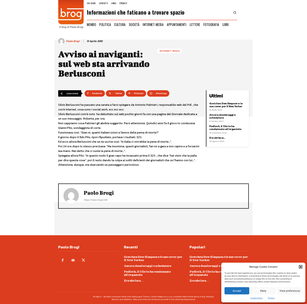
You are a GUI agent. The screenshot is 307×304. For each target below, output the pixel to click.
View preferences (289, 290)
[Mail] (73, 260)
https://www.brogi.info (95, 200)
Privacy (271, 298)
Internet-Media (170, 50)
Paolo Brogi (73, 41)
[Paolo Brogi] (62, 41)
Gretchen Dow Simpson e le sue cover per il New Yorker (226, 104)
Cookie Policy (256, 298)
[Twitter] (83, 260)
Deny (263, 290)
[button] (300, 266)
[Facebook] (62, 260)
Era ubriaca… (217, 138)
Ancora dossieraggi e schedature (222, 116)
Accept (237, 290)
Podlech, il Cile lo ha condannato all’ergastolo (225, 127)
